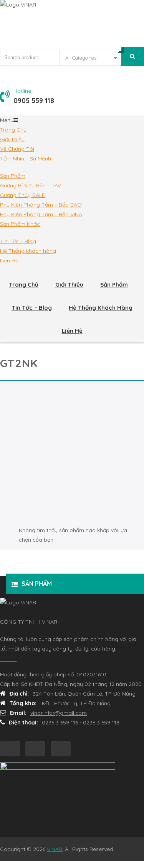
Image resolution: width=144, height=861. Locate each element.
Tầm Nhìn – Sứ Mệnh (25, 158)
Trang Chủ (13, 129)
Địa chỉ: (19, 693)
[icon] (10, 748)
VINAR (54, 849)
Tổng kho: (24, 703)
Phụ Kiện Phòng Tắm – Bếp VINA (41, 214)
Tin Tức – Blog (18, 241)
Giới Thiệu (12, 139)
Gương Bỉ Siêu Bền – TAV (30, 185)
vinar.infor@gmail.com (58, 712)
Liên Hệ (9, 260)
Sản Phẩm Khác (20, 223)
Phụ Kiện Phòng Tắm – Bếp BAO (41, 204)
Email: (18, 712)
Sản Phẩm (12, 175)
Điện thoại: (23, 722)
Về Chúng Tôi (17, 148)
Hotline (22, 90)
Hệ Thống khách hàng (28, 250)
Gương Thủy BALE (22, 195)
